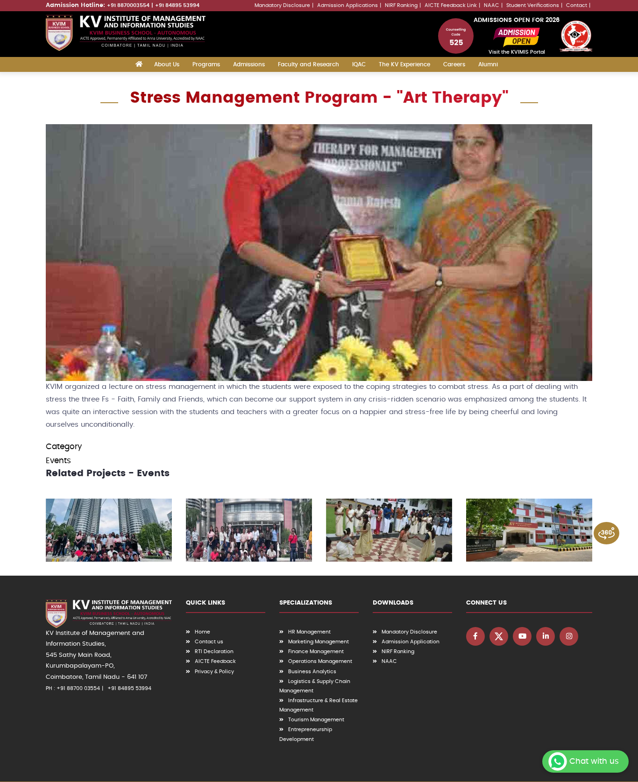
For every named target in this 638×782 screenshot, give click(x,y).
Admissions (249, 64)
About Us (166, 64)
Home (202, 631)
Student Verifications (532, 5)
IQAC (359, 64)
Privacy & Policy (214, 671)
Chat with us (594, 761)
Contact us (209, 641)
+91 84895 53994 (177, 5)
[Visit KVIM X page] (498, 636)
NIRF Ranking (401, 5)
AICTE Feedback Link (451, 5)
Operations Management (320, 661)
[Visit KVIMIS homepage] (126, 33)
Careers (454, 64)
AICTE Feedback (215, 661)
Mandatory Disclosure (282, 5)
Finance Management (316, 651)
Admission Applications (347, 5)
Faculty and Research (308, 64)
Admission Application (411, 641)
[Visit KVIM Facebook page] (475, 636)
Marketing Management (318, 641)
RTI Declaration (214, 651)
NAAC (491, 5)
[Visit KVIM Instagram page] (569, 636)
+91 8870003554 (128, 5)
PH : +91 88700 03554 (73, 688)
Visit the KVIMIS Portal (517, 52)
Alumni (488, 64)
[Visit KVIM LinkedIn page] (545, 636)
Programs (206, 64)
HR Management (309, 631)
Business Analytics (312, 671)
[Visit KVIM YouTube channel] (522, 636)
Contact (576, 5)
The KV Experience (404, 64)
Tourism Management (316, 719)
